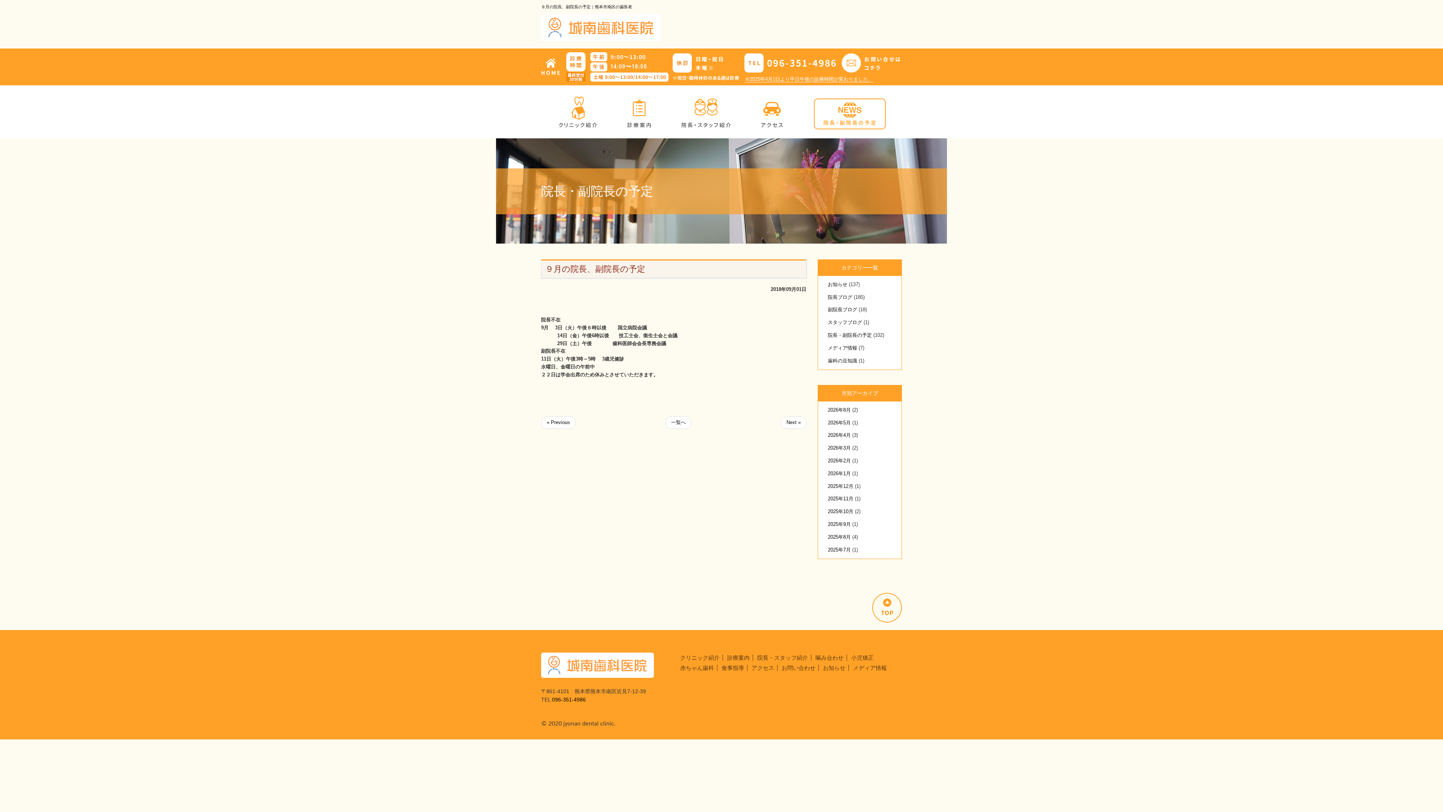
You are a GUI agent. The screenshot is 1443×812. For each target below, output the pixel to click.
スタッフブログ (845, 322)
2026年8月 (839, 410)
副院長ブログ (842, 309)
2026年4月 (839, 435)
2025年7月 (839, 550)
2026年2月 (839, 461)
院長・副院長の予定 (850, 335)
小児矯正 (862, 657)
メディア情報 (842, 348)
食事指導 (733, 668)
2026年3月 (839, 448)
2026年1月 (839, 473)
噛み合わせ (829, 657)
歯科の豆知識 (842, 361)
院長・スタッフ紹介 (782, 657)
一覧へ (678, 422)
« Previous (558, 422)
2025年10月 (840, 511)
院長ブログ (840, 297)
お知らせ (837, 284)
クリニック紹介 (700, 657)
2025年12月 (840, 486)
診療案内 (738, 657)
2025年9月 (839, 524)
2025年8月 (839, 537)
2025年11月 (840, 498)
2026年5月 (839, 423)
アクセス (763, 668)
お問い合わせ (798, 668)
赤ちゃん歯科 (697, 668)
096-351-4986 (569, 700)
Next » (794, 422)
